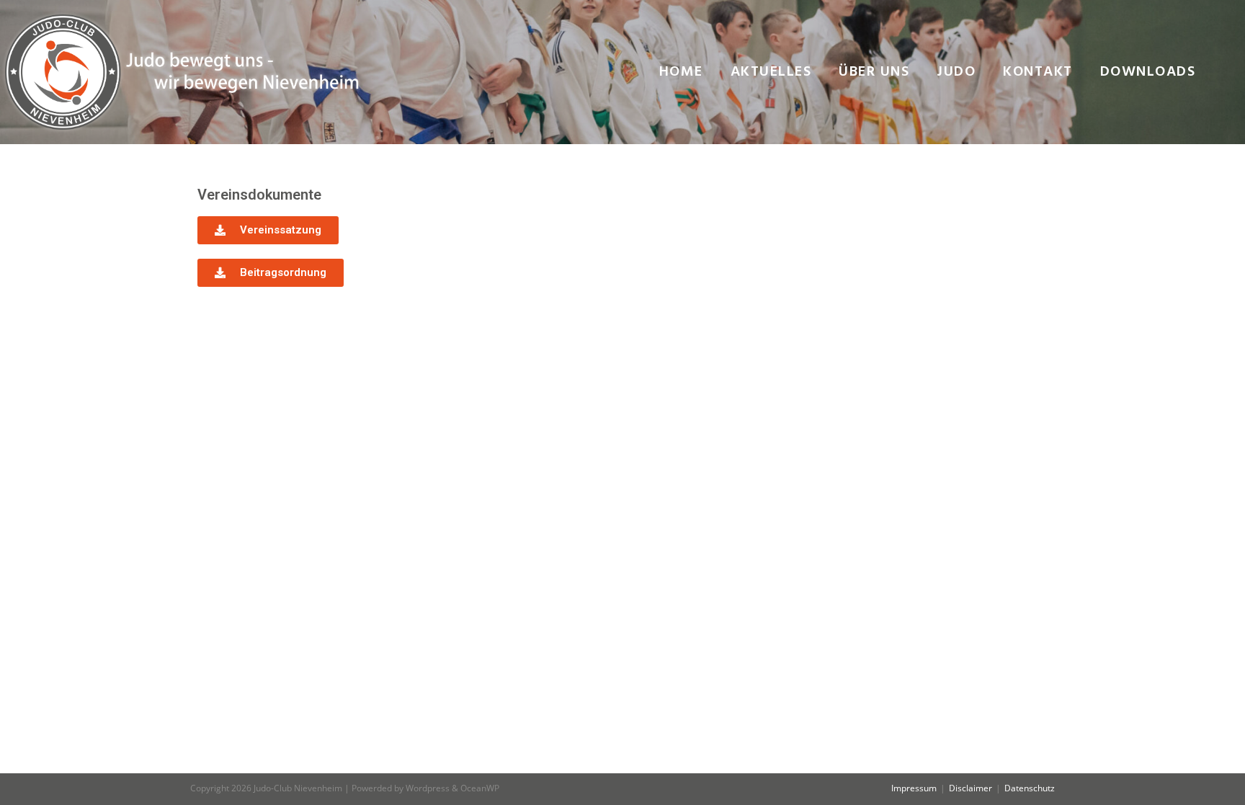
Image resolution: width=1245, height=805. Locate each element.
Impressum (914, 788)
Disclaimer (970, 788)
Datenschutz (1029, 788)
